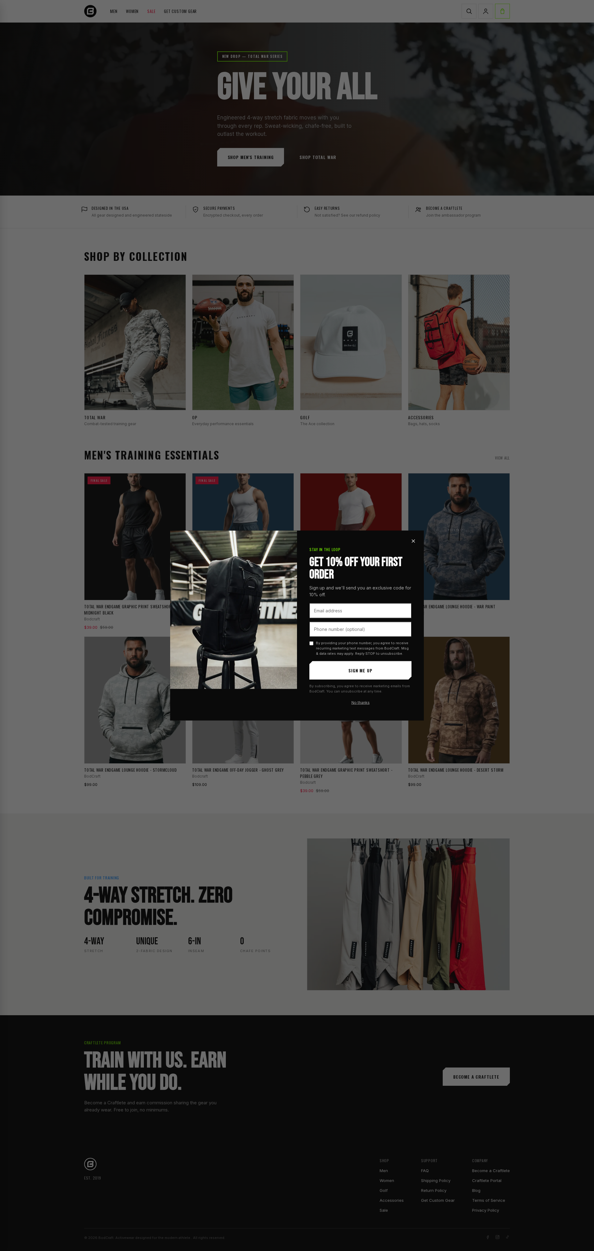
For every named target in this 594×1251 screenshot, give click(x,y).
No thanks (360, 702)
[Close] (413, 540)
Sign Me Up (360, 670)
